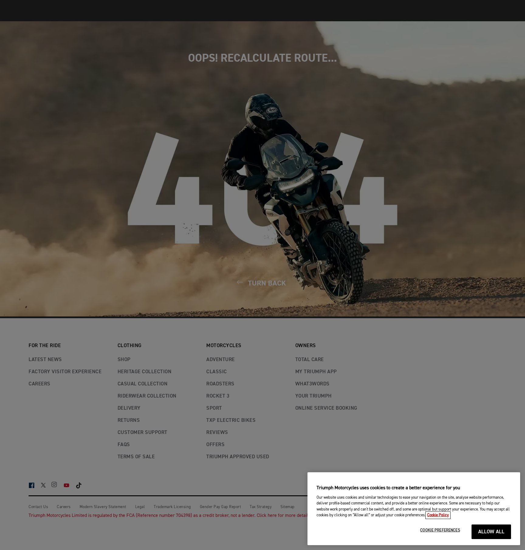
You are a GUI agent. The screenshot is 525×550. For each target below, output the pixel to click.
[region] (413, 508)
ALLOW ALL (491, 532)
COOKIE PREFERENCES (440, 530)
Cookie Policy (438, 515)
